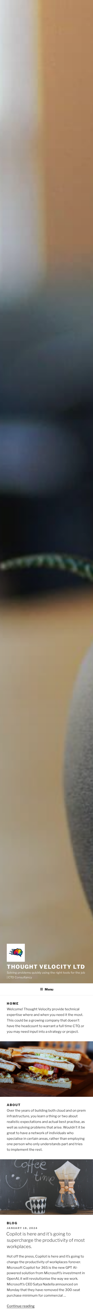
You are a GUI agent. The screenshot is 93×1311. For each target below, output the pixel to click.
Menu (49, 989)
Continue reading (21, 1306)
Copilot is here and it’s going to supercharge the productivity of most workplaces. (45, 1240)
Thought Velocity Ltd (46, 967)
